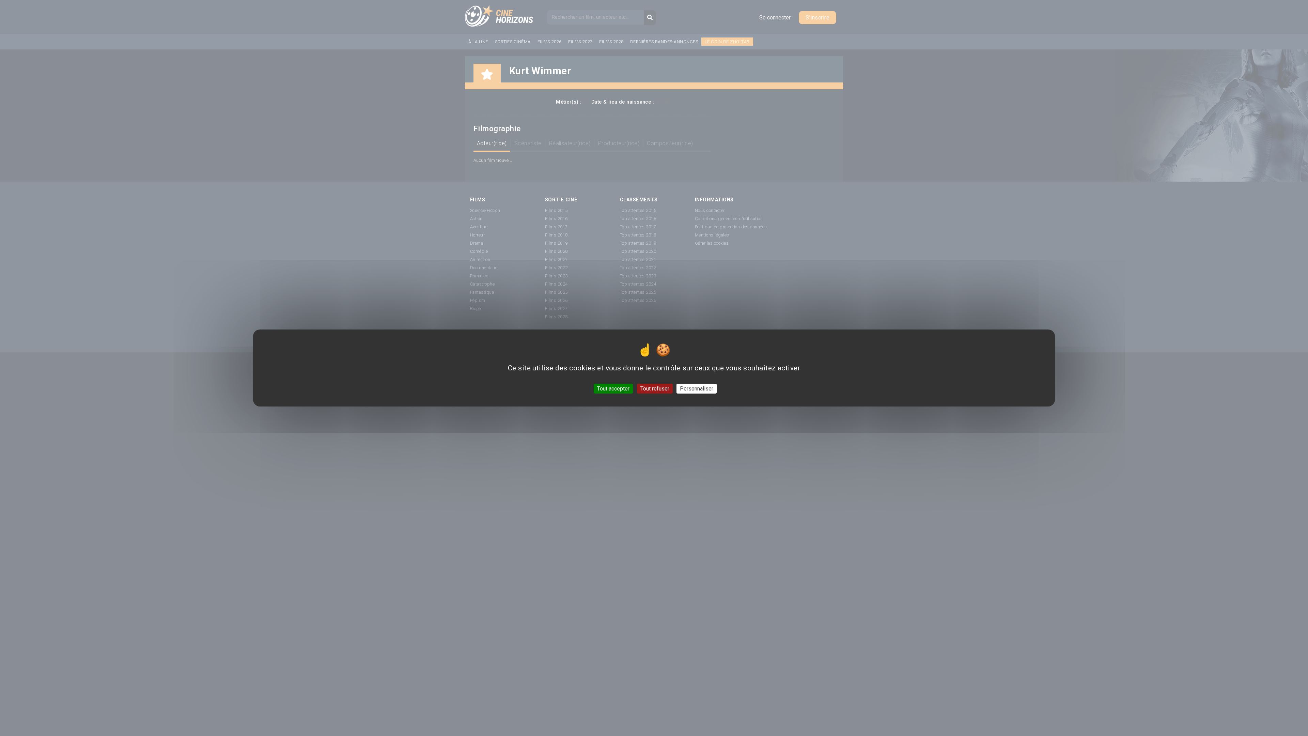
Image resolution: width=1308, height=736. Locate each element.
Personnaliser (696, 388)
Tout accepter (613, 388)
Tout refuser (654, 388)
